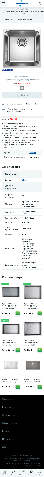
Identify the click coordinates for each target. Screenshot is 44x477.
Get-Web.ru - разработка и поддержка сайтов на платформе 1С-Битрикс (23, 464)
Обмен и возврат (9, 423)
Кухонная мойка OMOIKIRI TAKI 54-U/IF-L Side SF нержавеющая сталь (32, 343)
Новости (6, 439)
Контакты (6, 407)
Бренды (5, 431)
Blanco (32, 152)
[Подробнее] (18, 313)
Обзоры (5, 447)
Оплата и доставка (10, 415)
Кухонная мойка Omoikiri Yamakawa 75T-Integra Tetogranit (10, 379)
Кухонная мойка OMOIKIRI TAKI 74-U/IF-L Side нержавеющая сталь (10, 343)
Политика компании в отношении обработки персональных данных (22, 459)
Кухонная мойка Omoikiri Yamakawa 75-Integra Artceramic (32, 379)
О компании (7, 399)
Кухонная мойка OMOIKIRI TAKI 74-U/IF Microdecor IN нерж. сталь (9, 307)
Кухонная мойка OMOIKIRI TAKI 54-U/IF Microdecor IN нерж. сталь (31, 307)
